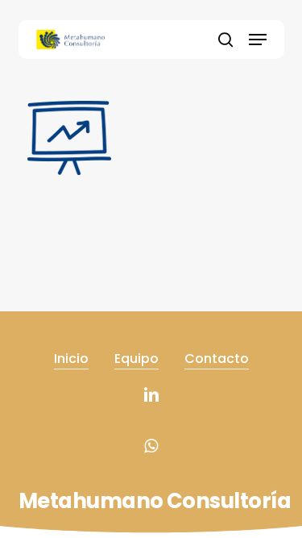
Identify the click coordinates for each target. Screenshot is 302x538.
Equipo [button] (136, 358)
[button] (258, 39)
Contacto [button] (216, 358)
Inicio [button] (71, 358)
